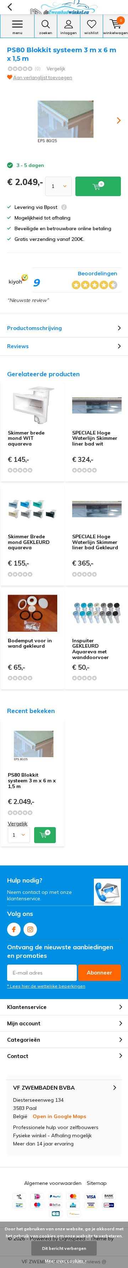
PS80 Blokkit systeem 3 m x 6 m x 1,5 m (32, 780)
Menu (17, 33)
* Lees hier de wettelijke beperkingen (46, 986)
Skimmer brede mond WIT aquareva (26, 438)
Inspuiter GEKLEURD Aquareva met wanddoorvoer (90, 648)
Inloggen (68, 33)
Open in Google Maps (59, 1116)
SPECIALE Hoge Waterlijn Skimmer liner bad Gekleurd (95, 542)
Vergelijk (56, 68)
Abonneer (99, 972)
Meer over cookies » (66, 1260)
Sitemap (97, 1183)
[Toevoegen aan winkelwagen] (45, 835)
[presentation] (114, 120)
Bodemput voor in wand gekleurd (30, 643)
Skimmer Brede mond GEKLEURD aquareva (29, 542)
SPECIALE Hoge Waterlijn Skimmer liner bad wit (94, 438)
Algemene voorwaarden (52, 1183)
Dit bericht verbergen (64, 1248)
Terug (9, 7)
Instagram (30, 929)
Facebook (14, 929)
